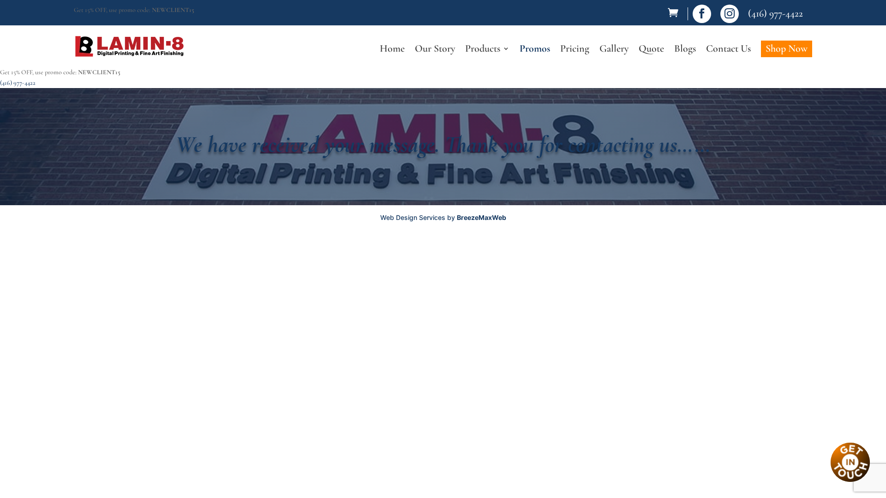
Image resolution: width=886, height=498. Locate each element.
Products (482, 49)
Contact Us (728, 49)
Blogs (685, 49)
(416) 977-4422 (775, 13)
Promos (535, 49)
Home (392, 49)
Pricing (574, 49)
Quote (651, 49)
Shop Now (787, 48)
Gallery (614, 49)
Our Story (435, 49)
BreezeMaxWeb (481, 217)
